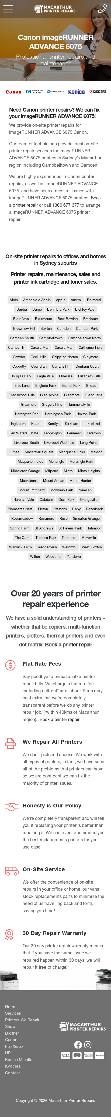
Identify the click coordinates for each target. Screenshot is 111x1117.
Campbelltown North (84, 338)
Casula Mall (40, 348)
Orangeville (89, 500)
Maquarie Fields (30, 461)
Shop (10, 1026)
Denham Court (87, 366)
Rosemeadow (22, 518)
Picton (43, 509)
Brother (12, 1033)
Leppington (53, 433)
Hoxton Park (86, 414)
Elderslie (65, 376)
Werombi (69, 547)
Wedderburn (47, 547)
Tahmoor (94, 528)
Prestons (60, 509)
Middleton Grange (25, 471)
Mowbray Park (61, 490)
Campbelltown (51, 338)
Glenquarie (93, 395)
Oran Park (66, 500)
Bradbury (90, 319)
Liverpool (94, 433)
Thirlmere (69, 538)
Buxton (46, 329)
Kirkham (71, 424)
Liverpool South (26, 443)
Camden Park (87, 329)
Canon (11, 1039)
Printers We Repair (22, 1019)
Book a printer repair (68, 644)
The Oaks (22, 538)
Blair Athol (21, 319)
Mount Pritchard (32, 490)
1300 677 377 (65, 205)
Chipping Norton (65, 357)
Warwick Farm (20, 547)
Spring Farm (19, 528)
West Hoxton (92, 547)
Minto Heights (89, 471)
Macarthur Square (39, 452)
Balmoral (94, 300)
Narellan (85, 490)
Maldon (96, 452)
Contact (12, 1072)
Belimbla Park (58, 309)
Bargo (37, 309)
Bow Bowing (68, 319)
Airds (14, 300)
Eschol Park (71, 386)
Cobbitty (19, 366)
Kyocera (12, 1066)
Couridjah (38, 366)
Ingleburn (18, 424)
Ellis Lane (22, 386)
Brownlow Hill (24, 329)
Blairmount (43, 319)
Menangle (56, 461)
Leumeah (74, 433)
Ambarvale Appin (36, 300)
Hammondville (78, 404)
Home (10, 1006)
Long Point (88, 443)
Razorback (94, 509)
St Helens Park (70, 528)
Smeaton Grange (86, 518)
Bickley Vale (85, 309)
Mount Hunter (80, 481)
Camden (64, 329)
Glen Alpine (49, 395)
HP (8, 1052)
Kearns (36, 424)
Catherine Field (91, 348)
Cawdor (19, 357)
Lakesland (92, 424)
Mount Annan (53, 481)
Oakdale (46, 500)
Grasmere (28, 404)
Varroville (89, 538)
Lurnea (14, 452)
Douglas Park (21, 376)
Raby (76, 509)
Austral (76, 300)
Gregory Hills (52, 404)
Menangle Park (81, 461)
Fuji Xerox (14, 1046)
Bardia (21, 309)
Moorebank (29, 481)
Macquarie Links (72, 452)
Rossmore (46, 518)
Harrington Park (27, 414)
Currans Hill (61, 366)
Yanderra (74, 557)
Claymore (90, 357)
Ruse (64, 518)
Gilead (91, 386)
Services (13, 1013)
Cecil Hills (39, 357)
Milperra (51, 471)
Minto (68, 471)
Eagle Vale (45, 376)
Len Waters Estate (24, 433)
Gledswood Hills (21, 395)
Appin (60, 300)
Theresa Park (46, 538)
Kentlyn (54, 424)
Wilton (35, 557)
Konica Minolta (18, 1059)
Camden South (22, 338)
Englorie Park (45, 386)
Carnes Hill (16, 348)
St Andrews (44, 528)
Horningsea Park (58, 414)
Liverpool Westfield (59, 443)
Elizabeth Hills (89, 376)
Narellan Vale (23, 500)
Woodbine (53, 557)
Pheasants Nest (20, 509)
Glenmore (71, 395)
